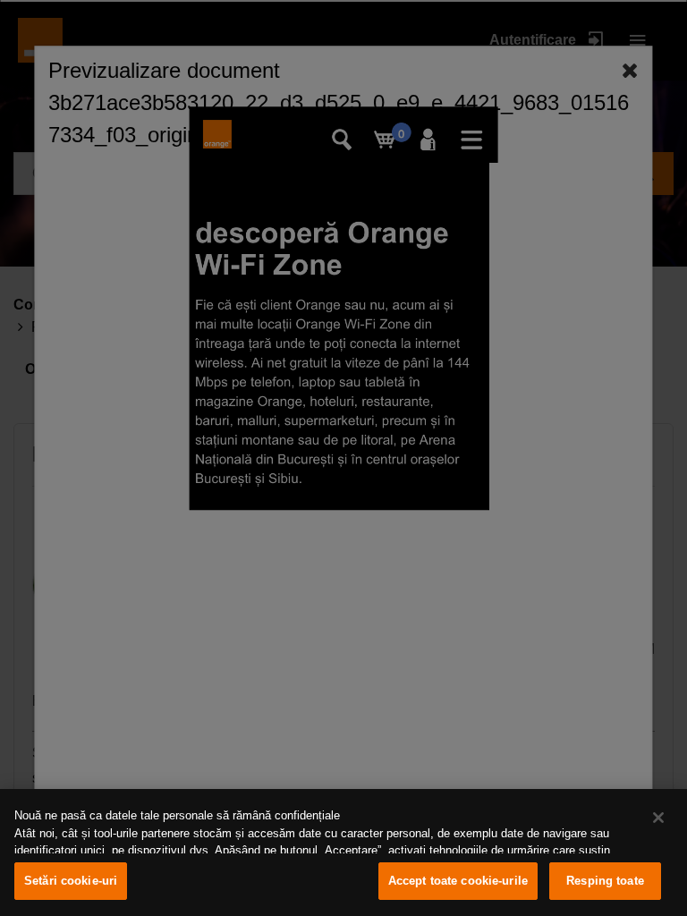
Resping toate (605, 880)
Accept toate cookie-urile (458, 880)
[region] (343, 852)
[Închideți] (658, 817)
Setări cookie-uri (70, 880)
